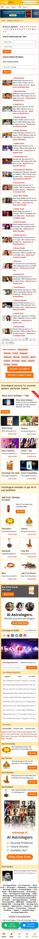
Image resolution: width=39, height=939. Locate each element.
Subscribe (32, 667)
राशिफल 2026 (20, 902)
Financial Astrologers (11, 929)
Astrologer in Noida (10, 889)
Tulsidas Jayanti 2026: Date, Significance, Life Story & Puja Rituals (20, 697)
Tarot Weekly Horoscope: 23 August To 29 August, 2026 (20, 681)
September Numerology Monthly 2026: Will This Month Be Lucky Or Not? (20, 685)
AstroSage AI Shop (9, 885)
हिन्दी (2, 7)
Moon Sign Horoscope (16, 891)
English (7, 676)
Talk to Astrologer (12, 925)
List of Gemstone (24, 885)
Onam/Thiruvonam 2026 (13, 736)
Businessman (23, 349)
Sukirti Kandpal (20, 222)
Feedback (5, 906)
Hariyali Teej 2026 (21, 734)
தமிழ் (7, 7)
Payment (11, 908)
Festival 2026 (6, 728)
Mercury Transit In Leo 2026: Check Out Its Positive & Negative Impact (20, 689)
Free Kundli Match (25, 889)
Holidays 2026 (18, 728)
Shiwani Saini (19, 327)
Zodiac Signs (32, 887)
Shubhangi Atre (20, 235)
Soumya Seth (19, 183)
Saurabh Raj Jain (20, 157)
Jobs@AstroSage (28, 910)
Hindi (19, 676)
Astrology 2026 (19, 904)
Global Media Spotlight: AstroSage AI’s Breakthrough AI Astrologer (20, 896)
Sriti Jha (17, 261)
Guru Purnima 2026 (8, 734)
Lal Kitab (33, 900)
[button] (3, 13)
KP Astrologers (25, 929)
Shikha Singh (19, 209)
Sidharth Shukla (20, 300)
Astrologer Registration (19, 912)
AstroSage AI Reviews (20, 900)
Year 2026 (31, 676)
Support (16, 910)
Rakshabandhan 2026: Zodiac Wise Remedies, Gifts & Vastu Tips (20, 693)
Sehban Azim (19, 143)
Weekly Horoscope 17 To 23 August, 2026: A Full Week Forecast (20, 714)
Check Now (12, 434)
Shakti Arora (19, 104)
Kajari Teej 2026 (6, 738)
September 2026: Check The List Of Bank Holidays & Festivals (20, 702)
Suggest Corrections (19, 375)
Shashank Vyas (20, 91)
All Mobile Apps (30, 630)
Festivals (7, 724)
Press (5, 894)
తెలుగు (13, 7)
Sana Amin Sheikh (21, 196)
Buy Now (9, 594)
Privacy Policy (21, 908)
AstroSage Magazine (11, 672)
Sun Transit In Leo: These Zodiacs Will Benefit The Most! (20, 710)
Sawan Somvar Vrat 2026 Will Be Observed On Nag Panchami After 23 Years (20, 706)
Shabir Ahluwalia (20, 130)
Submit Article (16, 906)
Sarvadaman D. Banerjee (23, 170)
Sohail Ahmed (19, 287)
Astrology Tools (32, 904)
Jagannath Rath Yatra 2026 (10, 732)
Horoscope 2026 (8, 902)
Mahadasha (22, 887)
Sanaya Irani (19, 274)
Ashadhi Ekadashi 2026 (28, 732)
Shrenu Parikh (19, 248)
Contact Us (28, 906)
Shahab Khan (19, 78)
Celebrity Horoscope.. (13, 20)
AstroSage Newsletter (10, 662)
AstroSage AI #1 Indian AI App (19, 894)
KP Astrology (31, 891)
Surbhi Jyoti (19, 313)
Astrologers (11, 887)
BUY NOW (5, 412)
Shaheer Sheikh (20, 117)
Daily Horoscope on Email (29, 662)
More (25, 7)
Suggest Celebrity (19, 369)
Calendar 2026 (30, 728)
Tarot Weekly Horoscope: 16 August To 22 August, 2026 (20, 718)
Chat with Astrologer (29, 2)
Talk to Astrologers (9, 920)
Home (3, 20)
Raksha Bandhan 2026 (29, 736)
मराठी (19, 7)
